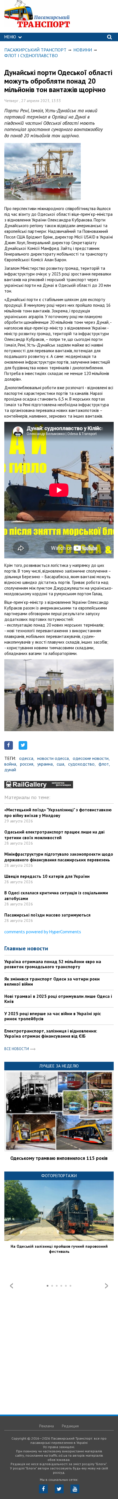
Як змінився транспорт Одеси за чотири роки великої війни (52, 981)
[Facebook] (43, 1489)
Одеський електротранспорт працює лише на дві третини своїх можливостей (54, 834)
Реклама (46, 1425)
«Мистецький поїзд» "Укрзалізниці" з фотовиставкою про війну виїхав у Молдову (58, 812)
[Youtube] (74, 1489)
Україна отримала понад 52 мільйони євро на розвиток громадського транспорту (52, 964)
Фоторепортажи (59, 1175)
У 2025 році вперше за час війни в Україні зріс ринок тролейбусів (52, 1016)
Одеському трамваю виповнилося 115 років (59, 1158)
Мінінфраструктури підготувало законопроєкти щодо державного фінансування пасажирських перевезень (58, 857)
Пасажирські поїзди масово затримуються (47, 915)
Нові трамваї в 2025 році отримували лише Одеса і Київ (58, 998)
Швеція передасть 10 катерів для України (47, 876)
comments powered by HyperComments (42, 931)
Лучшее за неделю (59, 1066)
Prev (11, 1286)
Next (106, 1286)
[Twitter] (59, 1489)
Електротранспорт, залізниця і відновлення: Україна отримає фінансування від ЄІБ (50, 1033)
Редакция (70, 1425)
